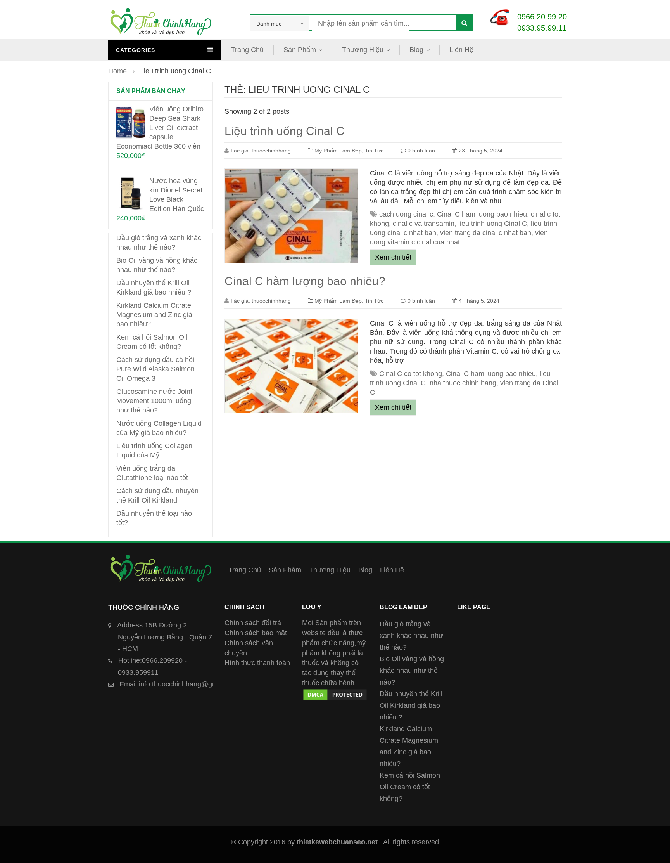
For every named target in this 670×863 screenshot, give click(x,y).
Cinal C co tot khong (410, 374)
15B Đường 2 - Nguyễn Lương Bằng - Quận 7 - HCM (164, 637)
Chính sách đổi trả (252, 623)
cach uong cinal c (406, 214)
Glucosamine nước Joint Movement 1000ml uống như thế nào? (154, 401)
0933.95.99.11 (541, 28)
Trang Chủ (247, 50)
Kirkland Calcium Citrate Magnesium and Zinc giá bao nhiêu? (154, 315)
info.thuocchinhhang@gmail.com (179, 684)
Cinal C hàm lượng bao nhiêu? (304, 281)
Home (117, 71)
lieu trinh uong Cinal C (492, 223)
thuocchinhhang (271, 150)
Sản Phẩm (299, 50)
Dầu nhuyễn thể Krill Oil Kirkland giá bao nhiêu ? (411, 705)
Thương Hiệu (362, 50)
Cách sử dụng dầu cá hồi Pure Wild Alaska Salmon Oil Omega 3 (155, 369)
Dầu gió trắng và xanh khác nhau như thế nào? (411, 635)
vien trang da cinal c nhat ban (485, 233)
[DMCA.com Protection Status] (335, 693)
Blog (416, 50)
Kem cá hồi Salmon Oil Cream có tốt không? (410, 786)
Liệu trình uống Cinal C (284, 131)
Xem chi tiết (393, 257)
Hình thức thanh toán (257, 663)
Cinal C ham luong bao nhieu (482, 214)
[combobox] (279, 23)
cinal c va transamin (423, 223)
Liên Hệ (461, 50)
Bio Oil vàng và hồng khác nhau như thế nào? (412, 670)
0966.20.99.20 (542, 16)
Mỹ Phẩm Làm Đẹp (338, 150)
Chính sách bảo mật (255, 633)
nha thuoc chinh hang (463, 383)
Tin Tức (374, 150)
